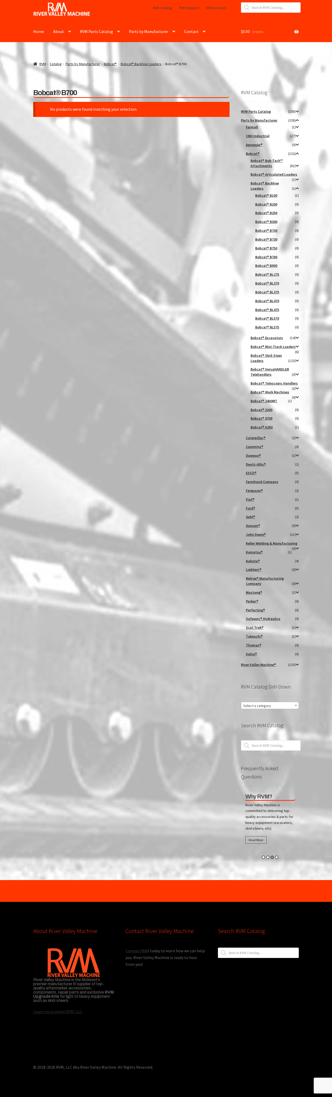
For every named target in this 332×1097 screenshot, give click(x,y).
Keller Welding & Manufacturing (271, 543)
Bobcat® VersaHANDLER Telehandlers (270, 372)
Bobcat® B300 (266, 221)
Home (38, 31)
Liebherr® (253, 569)
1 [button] (263, 857)
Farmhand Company (262, 481)
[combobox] (270, 705)
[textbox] (270, 705)
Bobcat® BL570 (267, 318)
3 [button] (272, 857)
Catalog (56, 64)
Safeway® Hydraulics (263, 618)
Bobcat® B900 (266, 265)
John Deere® (256, 534)
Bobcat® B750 (266, 248)
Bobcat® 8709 (261, 418)
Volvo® (251, 654)
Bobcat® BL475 (267, 309)
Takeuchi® (254, 636)
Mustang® (254, 592)
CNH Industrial (257, 136)
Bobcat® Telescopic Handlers (274, 383)
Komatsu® (254, 552)
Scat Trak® (255, 627)
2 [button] (267, 857)
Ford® (250, 508)
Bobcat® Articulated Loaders (274, 174)
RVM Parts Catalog (96, 31)
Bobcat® (110, 64)
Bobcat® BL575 (267, 327)
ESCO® (251, 473)
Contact (191, 31)
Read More (255, 840)
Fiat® (250, 499)
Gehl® (250, 516)
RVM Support (189, 7)
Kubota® (253, 561)
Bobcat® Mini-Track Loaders (273, 346)
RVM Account (216, 7)
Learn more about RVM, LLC (57, 1011)
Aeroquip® (254, 144)
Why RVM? (258, 797)
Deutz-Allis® (256, 464)
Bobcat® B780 (266, 257)
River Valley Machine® (258, 664)
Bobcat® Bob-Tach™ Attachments (267, 163)
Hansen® (253, 525)
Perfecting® (255, 610)
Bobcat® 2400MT (264, 401)
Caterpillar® (256, 437)
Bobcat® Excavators (267, 337)
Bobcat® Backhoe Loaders (141, 64)
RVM (42, 64)
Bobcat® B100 (266, 195)
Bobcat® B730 (266, 239)
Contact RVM (137, 950)
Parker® (252, 601)
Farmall (252, 127)
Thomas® (253, 645)
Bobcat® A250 (262, 427)
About (58, 31)
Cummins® (254, 446)
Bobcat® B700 (266, 230)
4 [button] (276, 857)
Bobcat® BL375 (267, 292)
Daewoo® (253, 455)
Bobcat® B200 (266, 204)
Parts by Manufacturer (148, 31)
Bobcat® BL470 (267, 301)
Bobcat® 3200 (261, 409)
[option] (270, 820)
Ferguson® (254, 490)
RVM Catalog (162, 7)
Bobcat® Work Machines (270, 392)
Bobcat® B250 (266, 212)
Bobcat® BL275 (267, 274)
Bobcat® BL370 (267, 283)
